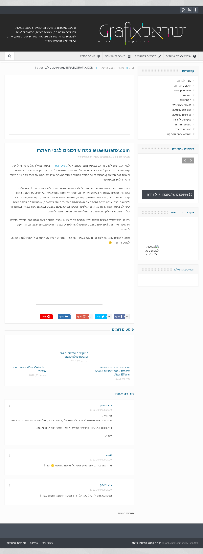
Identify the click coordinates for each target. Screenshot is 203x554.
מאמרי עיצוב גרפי (114, 56)
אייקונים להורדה (182, 85)
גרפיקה (34, 543)
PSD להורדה (184, 80)
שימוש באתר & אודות (178, 56)
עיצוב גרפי (47, 543)
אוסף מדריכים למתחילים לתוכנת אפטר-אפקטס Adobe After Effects (112, 371)
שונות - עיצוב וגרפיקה (88, 157)
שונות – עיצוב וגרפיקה (179, 134)
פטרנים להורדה (182, 129)
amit (109, 455)
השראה (187, 95)
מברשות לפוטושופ (145, 56)
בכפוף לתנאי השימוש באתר (147, 543)
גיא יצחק (106, 405)
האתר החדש (87, 56)
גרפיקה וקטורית (59, 165)
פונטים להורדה (183, 124)
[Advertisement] (69, 107)
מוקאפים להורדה (182, 119)
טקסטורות (185, 100)
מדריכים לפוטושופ (181, 114)
